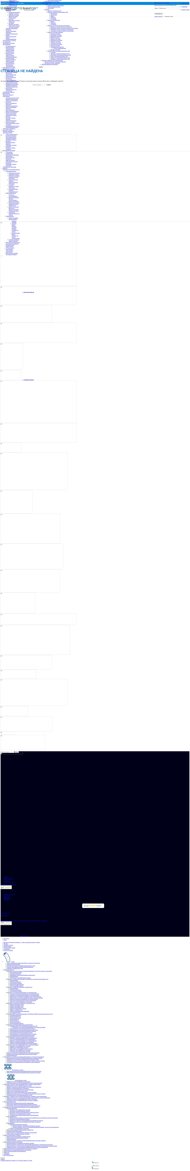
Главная (6, 876)
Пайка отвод (20, 1007)
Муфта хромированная (28, 1042)
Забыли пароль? (158, 16)
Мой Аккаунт (7, 895)
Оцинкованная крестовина (31, 1030)
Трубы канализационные (26, 967)
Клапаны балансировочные (32, 1115)
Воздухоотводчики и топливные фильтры (11, 137)
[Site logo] (10, 10)
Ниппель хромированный (30, 1043)
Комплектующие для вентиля (14, 214)
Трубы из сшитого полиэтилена (32, 963)
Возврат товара (8, 879)
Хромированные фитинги (27, 1036)
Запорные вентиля (13, 204)
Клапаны (14, 171)
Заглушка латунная (13, 27)
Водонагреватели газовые (27, 1143)
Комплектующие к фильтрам (10, 143)
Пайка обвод (20, 1006)
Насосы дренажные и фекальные (11, 104)
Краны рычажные (13, 241)
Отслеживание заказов (9, 894)
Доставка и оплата (8, 878)
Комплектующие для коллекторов (11, 90)
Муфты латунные (13, 16)
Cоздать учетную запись (163, 2)
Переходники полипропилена (33, 996)
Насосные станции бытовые (10, 118)
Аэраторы (18, 1018)
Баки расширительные (24, 1136)
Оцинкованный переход (29, 1028)
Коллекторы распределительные (32, 1072)
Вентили (13, 193)
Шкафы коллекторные (11, 85)
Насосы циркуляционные (12, 111)
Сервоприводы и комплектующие (10, 49)
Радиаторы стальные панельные (11, 165)
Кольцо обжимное (24, 1011)
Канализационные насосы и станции (12, 124)
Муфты (16, 976)
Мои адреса (7, 897)
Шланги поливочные (26, 1002)
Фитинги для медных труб (28, 1003)
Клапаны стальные (13, 177)
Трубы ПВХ (17, 964)
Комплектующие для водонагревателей (38, 1147)
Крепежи (14, 39)
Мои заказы (7, 899)
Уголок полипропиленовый (32, 994)
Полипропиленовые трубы (28, 965)
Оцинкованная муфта (27, 1032)
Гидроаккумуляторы (23, 1138)
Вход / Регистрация (8, 1155)
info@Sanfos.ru (4, 915)
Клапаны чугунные (14, 186)
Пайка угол (19, 1010)
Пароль (160, 8)
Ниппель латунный (14, 24)
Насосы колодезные (11, 114)
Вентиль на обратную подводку (14, 209)
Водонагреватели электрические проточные (41, 1144)
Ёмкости (14, 1139)
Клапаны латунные (14, 174)
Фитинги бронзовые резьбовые (11, 32)
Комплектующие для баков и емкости (36, 1140)
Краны (12, 216)
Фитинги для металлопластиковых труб (38, 979)
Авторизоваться (158, 13)
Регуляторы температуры (12, 243)
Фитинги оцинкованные (26, 1024)
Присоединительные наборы (11, 37)
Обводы (17, 1019)
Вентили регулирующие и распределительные (14, 200)
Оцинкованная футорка (29, 1035)
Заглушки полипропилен (29, 1000)
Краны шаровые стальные (14, 226)
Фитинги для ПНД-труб (26, 987)
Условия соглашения (9, 882)
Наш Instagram (12, 884)
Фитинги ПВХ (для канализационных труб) (41, 1014)
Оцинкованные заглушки (30, 1034)
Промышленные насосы (12, 127)
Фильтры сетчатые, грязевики (11, 148)
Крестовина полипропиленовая (35, 998)
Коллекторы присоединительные (32, 1071)
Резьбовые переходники (29, 975)
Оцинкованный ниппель (29, 1031)
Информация (7, 898)
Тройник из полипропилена (32, 995)
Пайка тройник (22, 1008)
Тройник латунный (14, 13)
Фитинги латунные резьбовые (30, 1044)
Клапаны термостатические (32, 1112)
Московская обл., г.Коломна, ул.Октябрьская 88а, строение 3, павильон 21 (24, 920)
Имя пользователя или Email (165, 5)
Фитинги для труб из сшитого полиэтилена (41, 971)
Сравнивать (7, 1154)
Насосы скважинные (11, 107)
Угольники (19, 972)
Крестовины (20, 985)
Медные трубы (19, 968)
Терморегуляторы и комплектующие (11, 60)
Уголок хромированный (29, 1039)
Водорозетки (20, 984)
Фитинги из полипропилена (29, 992)
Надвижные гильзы (26, 977)
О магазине (6, 880)
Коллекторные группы (11, 82)
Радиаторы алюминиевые (12, 155)
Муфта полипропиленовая (31, 999)
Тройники (18, 973)
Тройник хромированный (30, 1038)
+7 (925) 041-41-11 (5, 913)
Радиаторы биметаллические (29, 1104)
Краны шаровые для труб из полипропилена (16, 236)
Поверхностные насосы (12, 99)
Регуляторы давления (11, 254)
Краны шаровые (13, 219)
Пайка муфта (20, 1004)
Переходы (18, 1016)
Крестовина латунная (14, 20)
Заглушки (18, 1012)
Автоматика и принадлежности (10, 65)
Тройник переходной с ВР (30, 1026)
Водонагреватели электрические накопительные (44, 1146)
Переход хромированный (30, 1040)
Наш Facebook (4, 884)
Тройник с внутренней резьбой (37, 1027)
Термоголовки (9, 246)
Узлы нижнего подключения (9, 251)
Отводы (17, 1020)
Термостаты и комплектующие (31, 1059)
